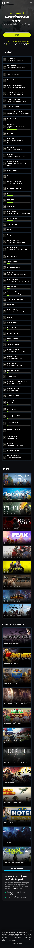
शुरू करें (17, 35)
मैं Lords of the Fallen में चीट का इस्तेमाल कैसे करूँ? (16, 893)
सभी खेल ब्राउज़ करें (17, 869)
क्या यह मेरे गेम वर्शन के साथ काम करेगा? (16, 897)
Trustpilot (15, 888)
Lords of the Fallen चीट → (17, 13)
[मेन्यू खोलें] (31, 3)
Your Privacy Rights (17, 943)
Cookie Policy (12, 940)
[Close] (31, 930)
